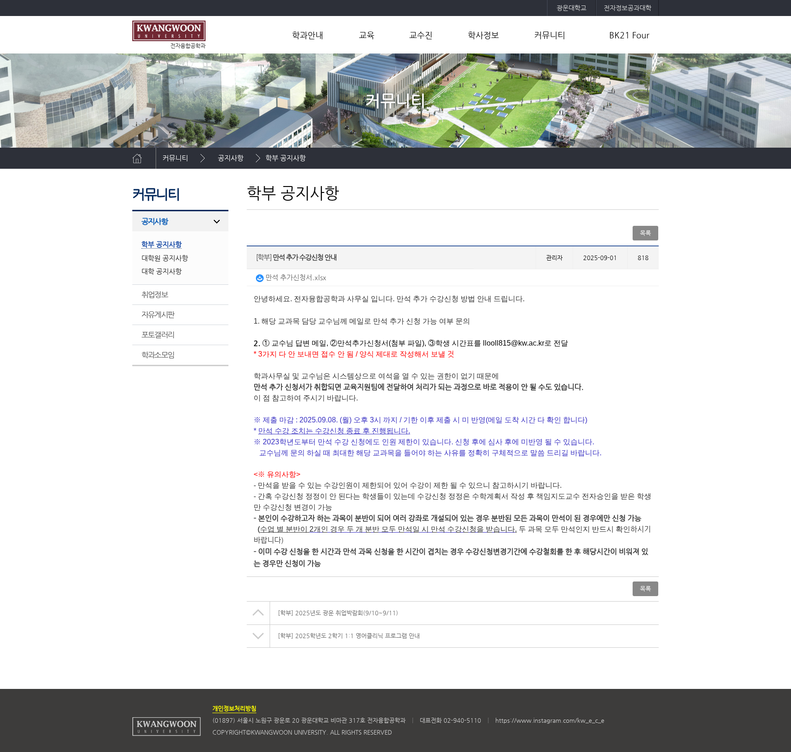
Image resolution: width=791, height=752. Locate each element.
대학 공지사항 (161, 271)
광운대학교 (571, 7)
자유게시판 (157, 314)
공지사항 (231, 158)
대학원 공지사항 (164, 258)
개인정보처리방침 (234, 708)
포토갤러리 (157, 334)
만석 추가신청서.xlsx (295, 277)
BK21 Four (629, 35)
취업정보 (154, 294)
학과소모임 (157, 354)
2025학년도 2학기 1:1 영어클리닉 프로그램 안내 (349, 635)
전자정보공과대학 (627, 7)
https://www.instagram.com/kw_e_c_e (549, 720)
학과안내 (307, 35)
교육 (366, 35)
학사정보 (483, 35)
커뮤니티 (549, 35)
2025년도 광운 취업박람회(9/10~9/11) (338, 612)
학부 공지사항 (285, 158)
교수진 (421, 35)
